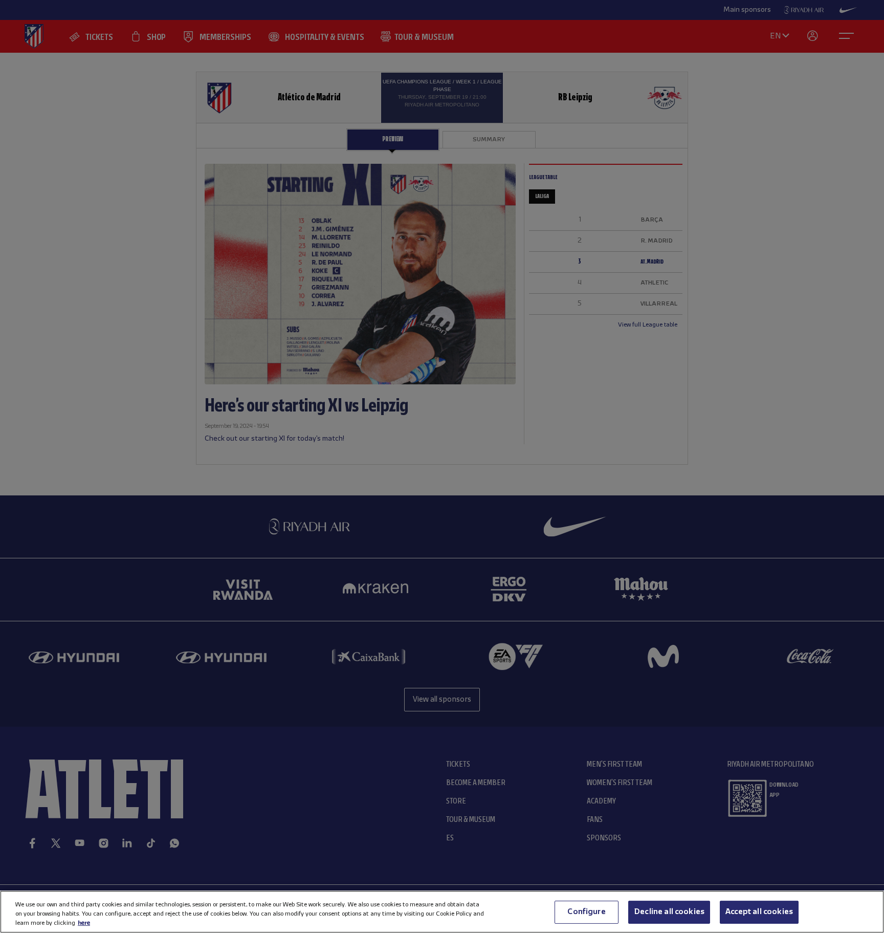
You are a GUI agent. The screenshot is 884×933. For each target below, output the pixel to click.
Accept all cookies (759, 911)
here (84, 923)
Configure (586, 911)
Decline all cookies (669, 911)
